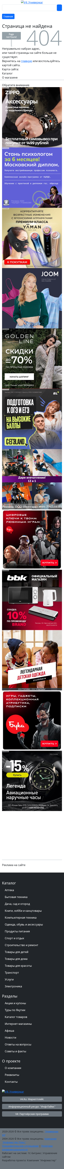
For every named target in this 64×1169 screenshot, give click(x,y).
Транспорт (12, 972)
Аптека (9, 890)
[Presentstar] (32, 479)
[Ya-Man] (32, 238)
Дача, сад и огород (17, 904)
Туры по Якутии (15, 1010)
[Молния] (32, 780)
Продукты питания (17, 931)
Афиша (9, 1031)
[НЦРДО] (32, 177)
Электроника (13, 986)
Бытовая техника (16, 897)
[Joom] (32, 298)
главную (26, 61)
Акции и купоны (15, 1003)
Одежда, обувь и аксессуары (24, 924)
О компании (13, 1068)
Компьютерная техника (21, 917)
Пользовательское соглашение (20, 1146)
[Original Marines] (32, 660)
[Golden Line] (32, 358)
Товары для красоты (18, 966)
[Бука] (32, 539)
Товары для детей (16, 952)
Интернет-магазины (18, 1024)
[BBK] (32, 600)
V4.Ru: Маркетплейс (32, 1099)
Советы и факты (15, 1051)
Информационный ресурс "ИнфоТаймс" (32, 1106)
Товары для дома (16, 959)
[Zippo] (32, 117)
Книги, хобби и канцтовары (23, 911)
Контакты (11, 1082)
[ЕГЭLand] (32, 419)
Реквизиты (12, 1075)
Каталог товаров (16, 1017)
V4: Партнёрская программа (32, 1114)
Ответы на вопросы (18, 1044)
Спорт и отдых (14, 938)
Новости (10, 1037)
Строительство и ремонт (21, 945)
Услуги (9, 979)
